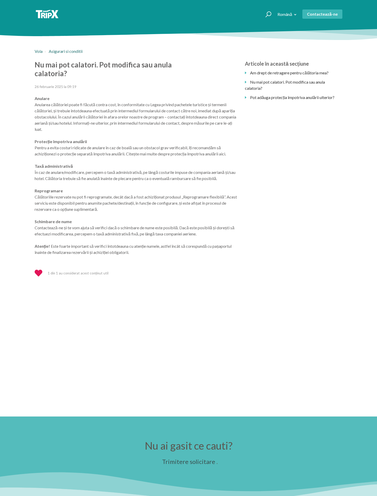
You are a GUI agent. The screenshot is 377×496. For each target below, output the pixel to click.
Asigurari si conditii (66, 51)
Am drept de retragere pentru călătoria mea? (289, 72)
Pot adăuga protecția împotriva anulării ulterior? (292, 97)
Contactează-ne (322, 14)
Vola (39, 51)
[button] (266, 14)
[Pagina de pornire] (47, 14)
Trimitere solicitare (188, 461)
